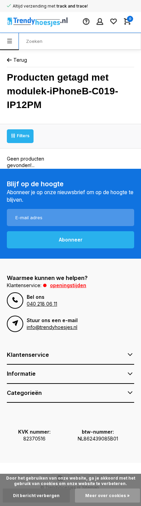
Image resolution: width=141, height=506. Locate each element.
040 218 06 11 (42, 304)
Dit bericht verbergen (36, 495)
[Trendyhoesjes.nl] (27, 22)
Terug (20, 60)
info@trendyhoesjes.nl (52, 327)
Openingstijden (68, 285)
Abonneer (70, 240)
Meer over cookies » (107, 495)
